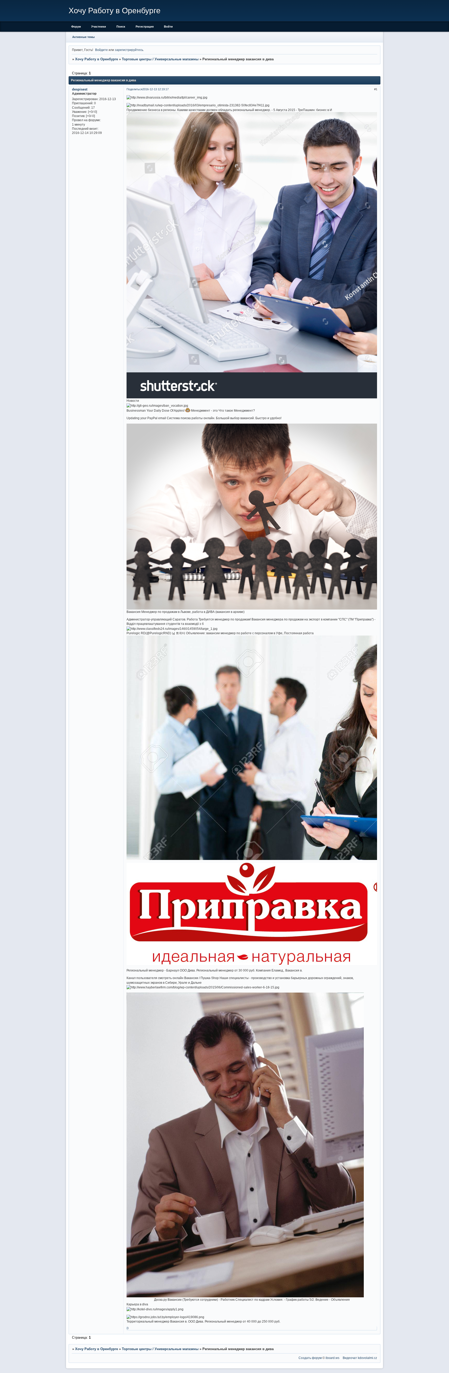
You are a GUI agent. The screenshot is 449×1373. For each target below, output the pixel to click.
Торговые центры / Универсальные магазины (160, 59)
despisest (79, 89)
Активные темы (83, 36)
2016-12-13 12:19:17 (155, 89)
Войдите (101, 49)
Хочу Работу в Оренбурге (96, 59)
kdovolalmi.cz (367, 1357)
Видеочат (350, 1357)
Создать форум (310, 1357)
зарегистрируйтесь (129, 49)
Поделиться (134, 89)
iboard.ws (332, 1357)
